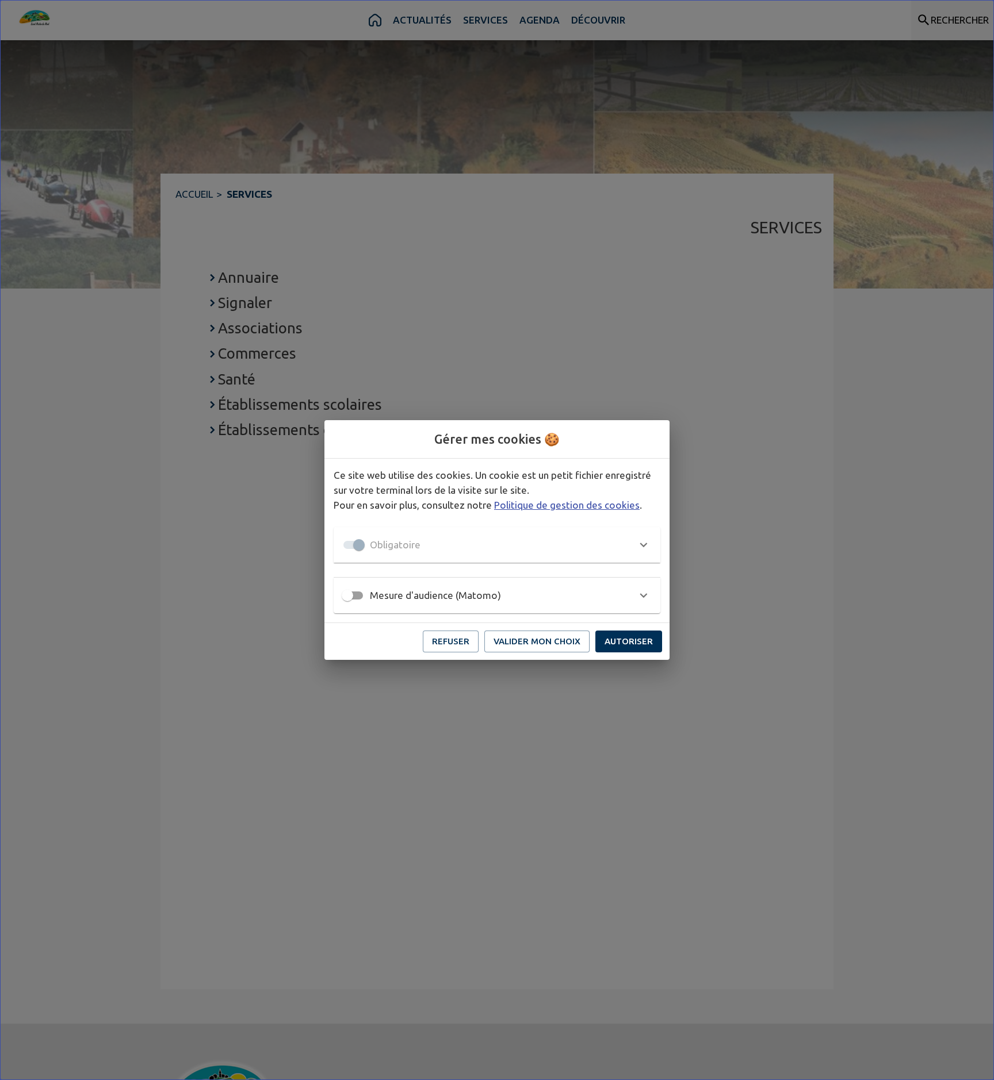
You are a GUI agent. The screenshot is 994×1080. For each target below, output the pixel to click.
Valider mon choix (537, 641)
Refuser (450, 641)
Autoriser (629, 641)
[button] (497, 545)
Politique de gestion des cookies (567, 504)
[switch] (347, 595)
